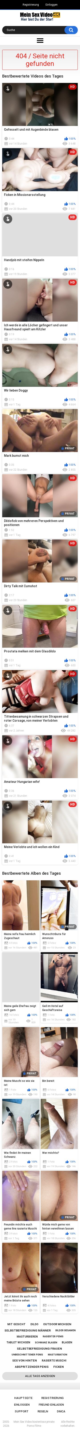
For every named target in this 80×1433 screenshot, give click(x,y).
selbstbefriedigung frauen (39, 1348)
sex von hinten (24, 1360)
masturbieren (27, 1336)
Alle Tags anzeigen (40, 1376)
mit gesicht (16, 1324)
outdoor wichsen (57, 1324)
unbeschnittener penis (27, 1354)
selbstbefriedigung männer (27, 1330)
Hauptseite (23, 1398)
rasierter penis (53, 1336)
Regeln (43, 1411)
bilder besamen (65, 1330)
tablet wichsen (18, 1342)
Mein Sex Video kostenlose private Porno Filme (34, 1423)
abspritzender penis (32, 1366)
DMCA (61, 1411)
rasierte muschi (54, 1360)
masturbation (57, 1354)
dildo (34, 1324)
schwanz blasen (46, 1342)
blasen (67, 1342)
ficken (58, 1366)
